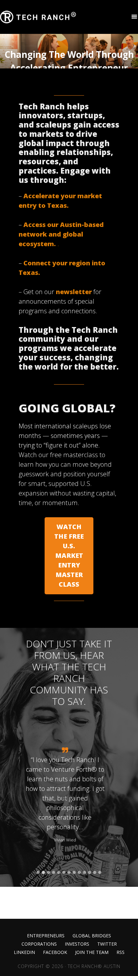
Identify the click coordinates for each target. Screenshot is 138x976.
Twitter (107, 944)
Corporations (39, 944)
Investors (77, 944)
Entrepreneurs (46, 935)
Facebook (55, 952)
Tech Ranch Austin (38, 17)
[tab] (38, 872)
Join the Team (91, 952)
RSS (120, 952)
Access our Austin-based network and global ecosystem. (61, 234)
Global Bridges (92, 935)
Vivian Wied (65, 840)
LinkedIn (24, 952)
